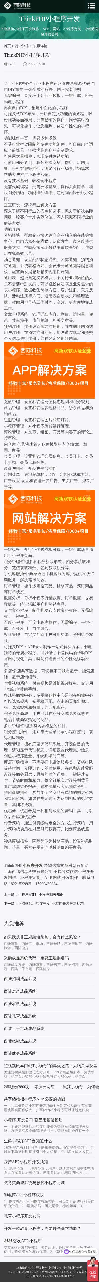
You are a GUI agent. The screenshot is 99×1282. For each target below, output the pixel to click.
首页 (7, 46)
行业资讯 (22, 46)
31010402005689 (35, 1275)
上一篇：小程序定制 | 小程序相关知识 (33, 894)
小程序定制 (55, 1267)
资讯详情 (40, 46)
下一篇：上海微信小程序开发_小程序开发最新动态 (44, 904)
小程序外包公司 (73, 1267)
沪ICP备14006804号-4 (60, 1275)
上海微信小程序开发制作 (31, 1267)
